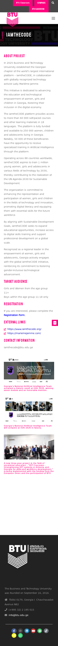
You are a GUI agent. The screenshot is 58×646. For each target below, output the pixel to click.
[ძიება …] (53, 3)
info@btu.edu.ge (18, 615)
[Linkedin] (26, 630)
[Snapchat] (14, 635)
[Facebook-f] (14, 630)
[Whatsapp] (20, 635)
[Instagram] (20, 630)
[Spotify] (39, 630)
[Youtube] (33, 630)
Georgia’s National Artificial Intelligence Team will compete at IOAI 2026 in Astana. (28, 427)
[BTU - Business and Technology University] (12, 16)
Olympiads (41, 3)
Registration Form (14, 315)
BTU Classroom (23, 3)
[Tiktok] (46, 630)
